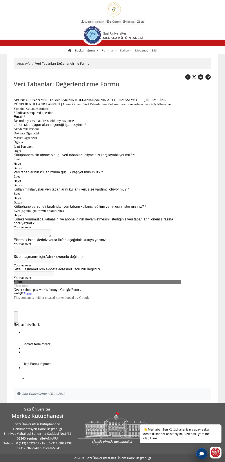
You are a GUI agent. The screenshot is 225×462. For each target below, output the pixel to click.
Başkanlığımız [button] (85, 50)
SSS (154, 50)
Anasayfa (24, 63)
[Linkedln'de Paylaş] (201, 77)
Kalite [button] (125, 50)
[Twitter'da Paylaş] (194, 76)
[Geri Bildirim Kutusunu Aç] (201, 453)
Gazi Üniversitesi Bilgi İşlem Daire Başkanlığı (118, 458)
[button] (208, 77)
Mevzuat (141, 50)
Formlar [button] (108, 50)
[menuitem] (69, 50)
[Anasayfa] (69, 50)
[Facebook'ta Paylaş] (188, 77)
